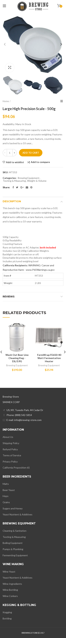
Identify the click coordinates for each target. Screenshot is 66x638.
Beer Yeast (9, 490)
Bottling (7, 618)
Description (12, 201)
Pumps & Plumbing (13, 549)
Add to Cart (31, 152)
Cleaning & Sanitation (14, 530)
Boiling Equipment (13, 542)
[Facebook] (13, 187)
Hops (5, 496)
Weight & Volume (36, 180)
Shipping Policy (11, 443)
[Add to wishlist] (26, 327)
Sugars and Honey (13, 508)
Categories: (10, 178)
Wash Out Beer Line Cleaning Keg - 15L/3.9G (17, 358)
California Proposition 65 (16, 467)
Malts (6, 483)
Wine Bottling (10, 589)
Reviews (9, 296)
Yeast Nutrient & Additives (17, 514)
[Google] (22, 187)
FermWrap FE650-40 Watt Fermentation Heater (49, 358)
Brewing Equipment (28, 178)
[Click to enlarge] (9, 67)
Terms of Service (12, 455)
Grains (6, 502)
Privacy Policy (10, 461)
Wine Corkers (10, 595)
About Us (8, 436)
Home (6, 101)
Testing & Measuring (14, 180)
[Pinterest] (31, 187)
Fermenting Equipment (15, 555)
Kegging (7, 612)
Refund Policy (10, 449)
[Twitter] (17, 187)
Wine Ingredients (12, 583)
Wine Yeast (9, 571)
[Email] (27, 187)
